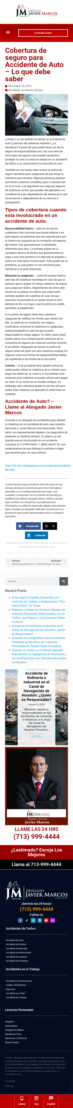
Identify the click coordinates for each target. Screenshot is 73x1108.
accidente (27, 90)
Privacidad (10, 1081)
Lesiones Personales (19, 1010)
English (51, 1104)
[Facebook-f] (20, 920)
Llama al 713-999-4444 (36, 864)
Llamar (22, 1104)
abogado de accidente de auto (37, 546)
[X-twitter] (33, 920)
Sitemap (9, 1086)
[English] (51, 1098)
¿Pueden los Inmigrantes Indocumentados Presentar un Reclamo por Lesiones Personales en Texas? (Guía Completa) (38, 642)
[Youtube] (46, 920)
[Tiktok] (26, 920)
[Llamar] (22, 1098)
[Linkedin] (39, 920)
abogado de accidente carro (50, 542)
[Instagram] (52, 920)
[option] (36, 707)
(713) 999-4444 (36, 909)
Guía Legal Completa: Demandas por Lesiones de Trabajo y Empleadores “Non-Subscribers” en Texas (39, 601)
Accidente (14, 90)
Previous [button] (7, 707)
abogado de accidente (19, 542)
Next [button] (65, 707)
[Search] (63, 581)
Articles (38, 90)
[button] (8, 32)
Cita (36, 1104)
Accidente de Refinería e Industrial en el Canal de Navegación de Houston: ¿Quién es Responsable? (38, 630)
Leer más (36, 736)
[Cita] (36, 1098)
